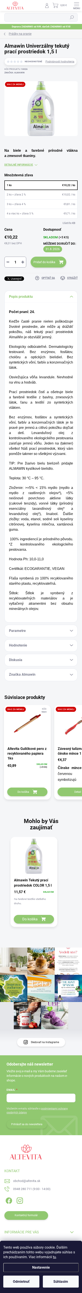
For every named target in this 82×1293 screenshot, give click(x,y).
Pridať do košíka (44, 262)
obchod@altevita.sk (26, 1181)
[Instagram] (19, 1200)
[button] (34, 898)
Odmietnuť (21, 1282)
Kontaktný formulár (26, 1215)
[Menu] (76, 5)
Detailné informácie (18, 164)
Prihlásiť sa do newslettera (26, 1124)
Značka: (14, 72)
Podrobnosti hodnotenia (59, 61)
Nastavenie (41, 1267)
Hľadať (72, 17)
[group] (41, 885)
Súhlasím (60, 1282)
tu (54, 1257)
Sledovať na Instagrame (45, 1042)
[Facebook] (8, 1200)
